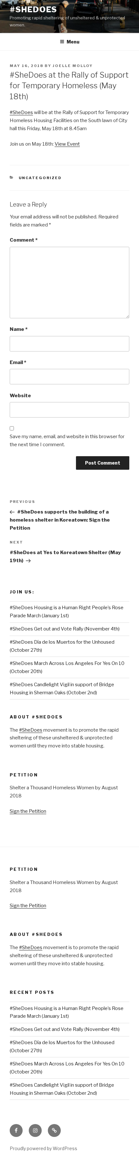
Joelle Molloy (73, 65)
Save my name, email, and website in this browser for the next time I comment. (67, 440)
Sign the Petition (28, 811)
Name (18, 329)
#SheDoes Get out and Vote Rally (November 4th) (65, 629)
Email (18, 362)
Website (20, 396)
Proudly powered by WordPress (43, 1148)
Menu (73, 41)
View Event (67, 144)
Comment (23, 240)
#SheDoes (33, 9)
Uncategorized (40, 178)
